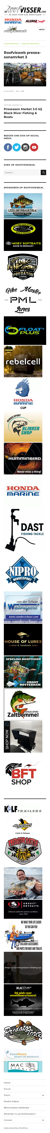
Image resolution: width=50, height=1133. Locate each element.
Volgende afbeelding (30, 44)
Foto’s (7, 1095)
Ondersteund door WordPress (16, 1128)
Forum (7, 1089)
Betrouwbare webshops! (16, 1107)
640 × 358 (20, 91)
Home (7, 1083)
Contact (8, 1120)
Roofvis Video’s (11, 1101)
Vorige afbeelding (11, 44)
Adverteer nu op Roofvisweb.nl (19, 1114)
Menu (42, 29)
